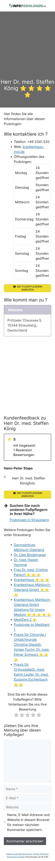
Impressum (12, 857)
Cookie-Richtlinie (41, 854)
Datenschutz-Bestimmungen (19, 854)
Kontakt (21, 857)
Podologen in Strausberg (29, 520)
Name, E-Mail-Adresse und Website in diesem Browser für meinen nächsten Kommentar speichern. (28, 822)
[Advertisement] (27, 49)
